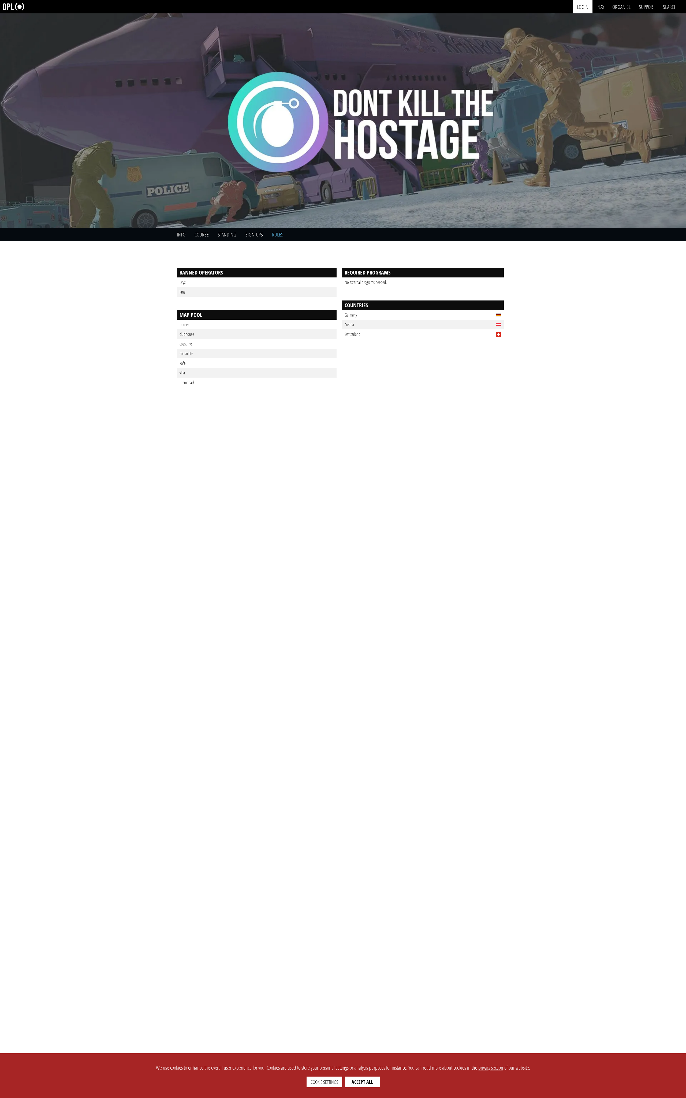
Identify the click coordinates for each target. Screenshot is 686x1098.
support (647, 6)
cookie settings (324, 1082)
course (202, 234)
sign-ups (254, 234)
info (181, 234)
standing (227, 234)
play (600, 6)
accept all (362, 1082)
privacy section (490, 1067)
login (582, 6)
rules (277, 234)
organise (621, 6)
